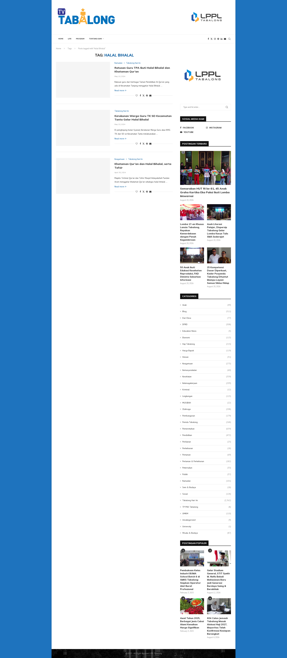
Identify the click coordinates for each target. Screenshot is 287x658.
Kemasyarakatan (206, 370)
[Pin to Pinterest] (147, 95)
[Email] (225, 39)
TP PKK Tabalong (206, 507)
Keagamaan (206, 363)
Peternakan (206, 467)
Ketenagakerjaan (206, 383)
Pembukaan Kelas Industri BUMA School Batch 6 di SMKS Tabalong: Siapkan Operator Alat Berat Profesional (190, 580)
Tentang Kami (95, 39)
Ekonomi (206, 337)
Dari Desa (206, 318)
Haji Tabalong (206, 344)
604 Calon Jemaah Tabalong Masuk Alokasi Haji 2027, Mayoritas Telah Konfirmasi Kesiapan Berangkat (218, 626)
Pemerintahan (206, 428)
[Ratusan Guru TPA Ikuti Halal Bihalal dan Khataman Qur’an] (83, 80)
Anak (206, 305)
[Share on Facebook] (140, 95)
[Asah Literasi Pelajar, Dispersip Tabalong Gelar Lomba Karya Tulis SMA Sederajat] (219, 212)
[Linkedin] (221, 39)
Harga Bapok (206, 350)
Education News (206, 331)
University (206, 526)
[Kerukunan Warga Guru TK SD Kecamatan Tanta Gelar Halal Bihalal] (83, 128)
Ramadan (206, 481)
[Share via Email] (150, 95)
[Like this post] (137, 95)
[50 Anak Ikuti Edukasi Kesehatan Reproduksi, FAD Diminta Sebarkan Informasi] (192, 255)
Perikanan (206, 441)
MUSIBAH (206, 402)
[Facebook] (208, 39)
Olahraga (206, 409)
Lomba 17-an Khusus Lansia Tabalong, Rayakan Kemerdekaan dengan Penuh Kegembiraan (192, 232)
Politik (206, 474)
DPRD (206, 324)
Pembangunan (206, 415)
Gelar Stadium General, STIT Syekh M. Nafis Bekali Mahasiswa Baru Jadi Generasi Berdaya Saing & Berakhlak (218, 580)
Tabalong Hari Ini (206, 500)
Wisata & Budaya (206, 533)
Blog (206, 311)
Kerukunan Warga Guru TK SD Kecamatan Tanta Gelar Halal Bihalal (143, 117)
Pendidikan (206, 435)
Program (80, 39)
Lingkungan (206, 396)
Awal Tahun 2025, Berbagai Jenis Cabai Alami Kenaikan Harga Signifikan (192, 623)
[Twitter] (211, 39)
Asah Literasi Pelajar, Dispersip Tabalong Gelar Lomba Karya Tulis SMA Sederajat (217, 230)
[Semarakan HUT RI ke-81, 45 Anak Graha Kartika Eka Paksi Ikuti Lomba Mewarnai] (205, 168)
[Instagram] (215, 39)
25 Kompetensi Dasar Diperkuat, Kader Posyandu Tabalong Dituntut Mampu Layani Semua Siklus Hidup (218, 275)
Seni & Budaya (206, 487)
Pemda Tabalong (206, 422)
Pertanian (206, 454)
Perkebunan (206, 448)
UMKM (206, 513)
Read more (119, 90)
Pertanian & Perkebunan (206, 461)
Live (69, 39)
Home (60, 39)
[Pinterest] (218, 39)
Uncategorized (206, 520)
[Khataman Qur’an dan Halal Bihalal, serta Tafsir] (83, 176)
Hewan (206, 357)
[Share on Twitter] (143, 95)
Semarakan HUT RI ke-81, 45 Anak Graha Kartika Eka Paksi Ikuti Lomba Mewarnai (205, 192)
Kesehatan (206, 376)
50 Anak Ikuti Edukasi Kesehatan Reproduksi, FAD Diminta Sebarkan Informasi (191, 273)
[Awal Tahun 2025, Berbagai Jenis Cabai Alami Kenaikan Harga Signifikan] (192, 606)
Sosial (206, 494)
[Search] (229, 39)
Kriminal (206, 389)
